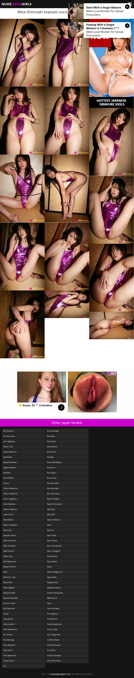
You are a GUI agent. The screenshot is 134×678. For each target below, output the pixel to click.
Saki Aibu (51, 509)
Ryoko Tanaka (53, 499)
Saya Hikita (51, 577)
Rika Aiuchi (8, 619)
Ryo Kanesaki (53, 483)
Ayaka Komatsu (10, 462)
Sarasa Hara (52, 556)
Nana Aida (7, 582)
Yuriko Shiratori (54, 645)
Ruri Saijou (51, 472)
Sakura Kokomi (53, 519)
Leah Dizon (8, 514)
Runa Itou (51, 467)
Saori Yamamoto (54, 546)
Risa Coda (51, 441)
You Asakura (52, 613)
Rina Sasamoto (9, 655)
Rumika (50, 457)
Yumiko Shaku (53, 640)
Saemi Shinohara (54, 504)
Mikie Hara (8, 556)
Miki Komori (8, 551)
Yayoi (49, 603)
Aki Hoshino (8, 431)
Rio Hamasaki (53, 431)
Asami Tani (8, 446)
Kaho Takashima (10, 493)
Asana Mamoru (10, 452)
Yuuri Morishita (53, 660)
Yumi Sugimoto (53, 634)
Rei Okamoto (9, 608)
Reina (5, 613)
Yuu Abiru (51, 650)
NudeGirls (17, 4)
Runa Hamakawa (54, 462)
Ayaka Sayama (9, 467)
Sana (49, 525)
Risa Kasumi (52, 446)
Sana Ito (50, 530)
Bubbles (6, 472)
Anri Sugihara (9, 441)
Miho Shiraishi (9, 546)
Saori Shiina (52, 540)
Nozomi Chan (9, 603)
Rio (4, 666)
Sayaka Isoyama (54, 587)
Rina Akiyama (9, 645)
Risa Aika (51, 436)
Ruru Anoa (51, 478)
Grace (6, 483)
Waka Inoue (52, 598)
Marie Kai (7, 530)
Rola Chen (51, 452)
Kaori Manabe (9, 504)
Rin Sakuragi (8, 640)
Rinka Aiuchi (8, 660)
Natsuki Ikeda (9, 593)
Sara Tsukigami (53, 551)
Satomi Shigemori (55, 572)
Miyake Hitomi (9, 566)
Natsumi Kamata (10, 598)
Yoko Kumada (53, 608)
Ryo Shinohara (53, 493)
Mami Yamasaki (10, 525)
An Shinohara (9, 436)
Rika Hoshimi (9, 624)
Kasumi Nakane (10, 509)
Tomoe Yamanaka (55, 593)
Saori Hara (51, 535)
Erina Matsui (8, 478)
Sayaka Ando (52, 582)
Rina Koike (8, 650)
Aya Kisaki (7, 457)
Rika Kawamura (10, 629)
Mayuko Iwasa (9, 535)
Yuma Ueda (52, 629)
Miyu (5, 572)
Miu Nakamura (9, 561)
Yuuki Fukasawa (54, 655)
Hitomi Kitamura (10, 488)
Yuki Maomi (52, 619)
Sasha (49, 566)
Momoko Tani (9, 577)
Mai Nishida (8, 519)
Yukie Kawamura (54, 624)
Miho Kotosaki (9, 540)
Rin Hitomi (8, 634)
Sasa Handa (52, 561)
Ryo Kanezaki (53, 488)
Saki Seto (51, 514)
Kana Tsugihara (10, 499)
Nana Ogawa (8, 587)
